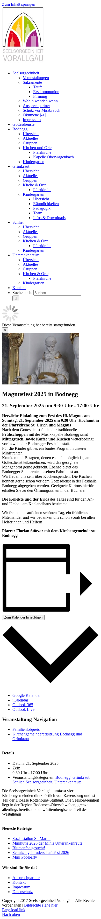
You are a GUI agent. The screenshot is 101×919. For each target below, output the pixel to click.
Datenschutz (22, 891)
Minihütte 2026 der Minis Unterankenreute (47, 843)
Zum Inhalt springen (18, 4)
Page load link (13, 910)
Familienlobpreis (26, 729)
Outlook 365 (22, 705)
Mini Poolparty (25, 857)
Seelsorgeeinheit (39, 782)
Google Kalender (26, 695)
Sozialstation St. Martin (31, 838)
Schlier (18, 782)
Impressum (21, 887)
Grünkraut (81, 777)
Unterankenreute (68, 782)
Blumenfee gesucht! (28, 848)
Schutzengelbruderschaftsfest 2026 (40, 852)
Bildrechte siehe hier (40, 905)
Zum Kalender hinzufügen (23, 617)
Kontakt (19, 882)
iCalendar (20, 700)
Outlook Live (23, 709)
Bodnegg (62, 777)
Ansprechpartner (26, 877)
